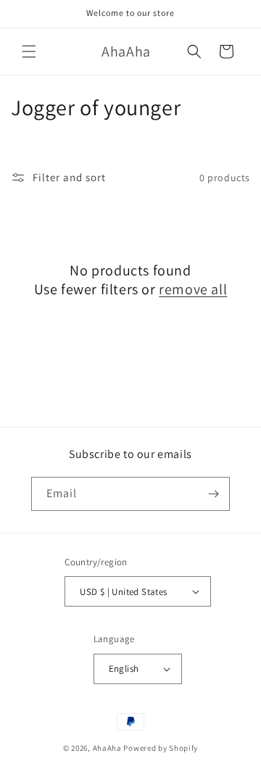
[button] (29, 51)
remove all (193, 289)
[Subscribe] (213, 494)
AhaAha (107, 748)
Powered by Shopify (160, 748)
